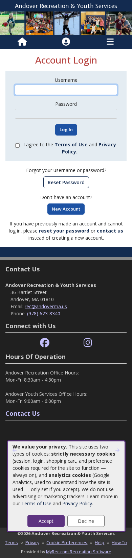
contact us (110, 230)
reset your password (64, 230)
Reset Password (66, 182)
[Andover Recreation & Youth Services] (66, 22)
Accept (46, 521)
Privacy (32, 542)
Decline (86, 521)
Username (66, 80)
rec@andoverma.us (46, 306)
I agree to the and (69, 148)
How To (119, 542)
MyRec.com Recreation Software (78, 552)
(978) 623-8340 (43, 313)
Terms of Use (36, 503)
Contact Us (22, 413)
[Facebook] (44, 343)
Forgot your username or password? (66, 170)
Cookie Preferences (66, 542)
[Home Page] (22, 42)
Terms (11, 542)
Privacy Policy (77, 503)
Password (66, 104)
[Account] (66, 42)
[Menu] (110, 42)
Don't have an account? (66, 197)
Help (99, 542)
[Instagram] (88, 343)
